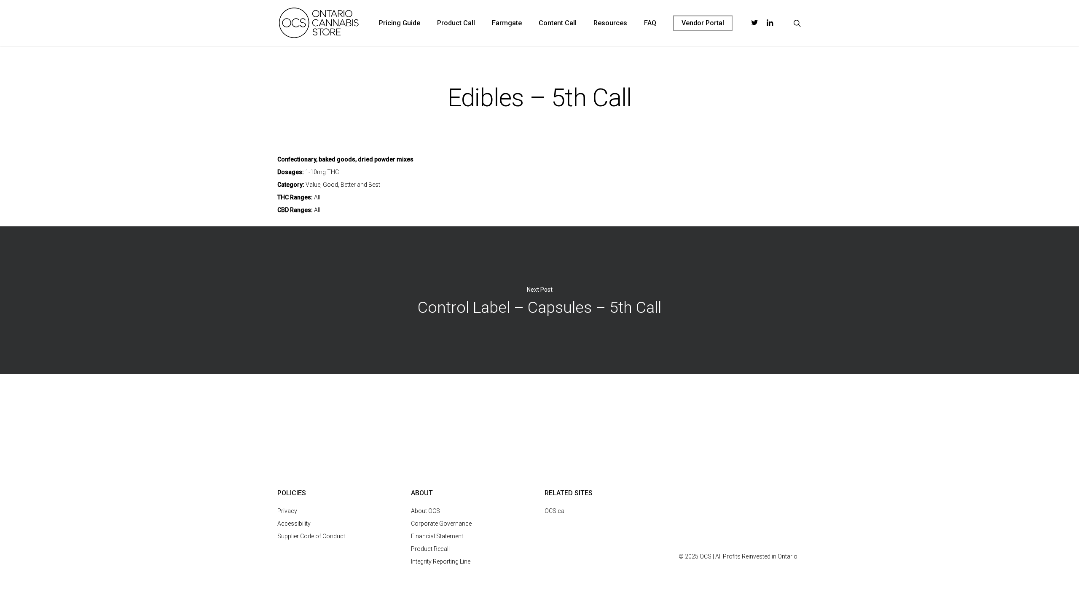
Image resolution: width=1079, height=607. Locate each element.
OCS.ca (554, 511)
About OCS (425, 511)
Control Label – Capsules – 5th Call (539, 300)
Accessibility (294, 523)
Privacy (287, 511)
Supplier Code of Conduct (311, 536)
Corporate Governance (441, 523)
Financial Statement (437, 536)
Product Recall (430, 548)
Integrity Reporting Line (440, 561)
